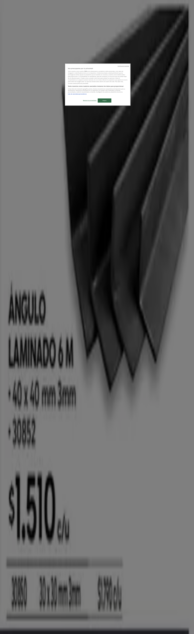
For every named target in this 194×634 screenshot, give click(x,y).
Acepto (104, 100)
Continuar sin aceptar (123, 66)
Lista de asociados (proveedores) (77, 94)
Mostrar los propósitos (89, 100)
